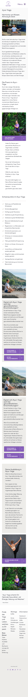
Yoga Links (22, 633)
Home (12, 618)
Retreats (13, 629)
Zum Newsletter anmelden (22, 629)
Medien (13, 631)
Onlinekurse (14, 620)
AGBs (21, 620)
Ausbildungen (15, 622)
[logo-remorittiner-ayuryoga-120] (8, 1)
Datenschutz (23, 618)
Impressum (22, 616)
